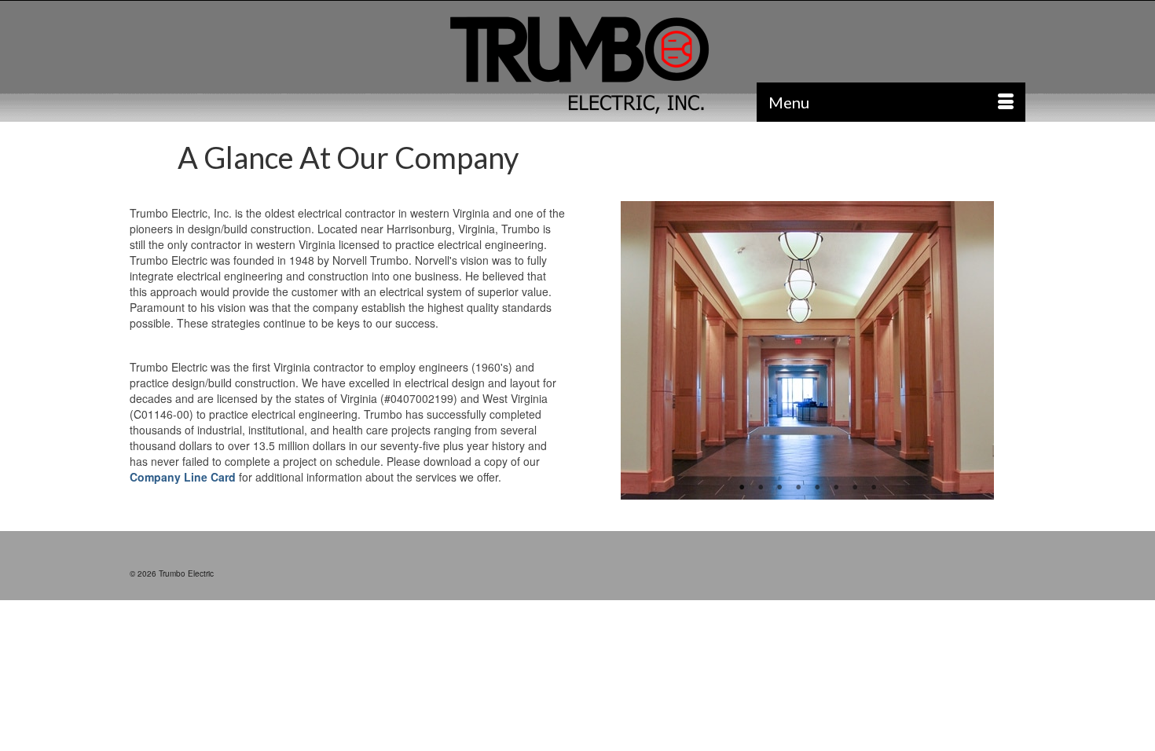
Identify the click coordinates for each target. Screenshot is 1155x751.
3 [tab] (779, 488)
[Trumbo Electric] (577, 66)
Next (1007, 350)
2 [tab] (760, 488)
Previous (608, 350)
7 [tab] (855, 488)
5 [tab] (817, 488)
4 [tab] (798, 488)
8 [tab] (874, 488)
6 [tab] (836, 488)
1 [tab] (742, 488)
